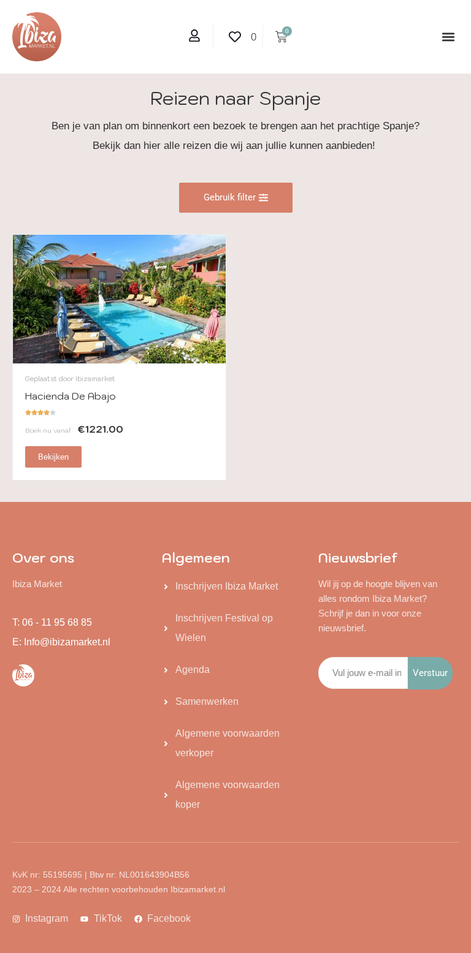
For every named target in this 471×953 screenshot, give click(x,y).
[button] (448, 37)
